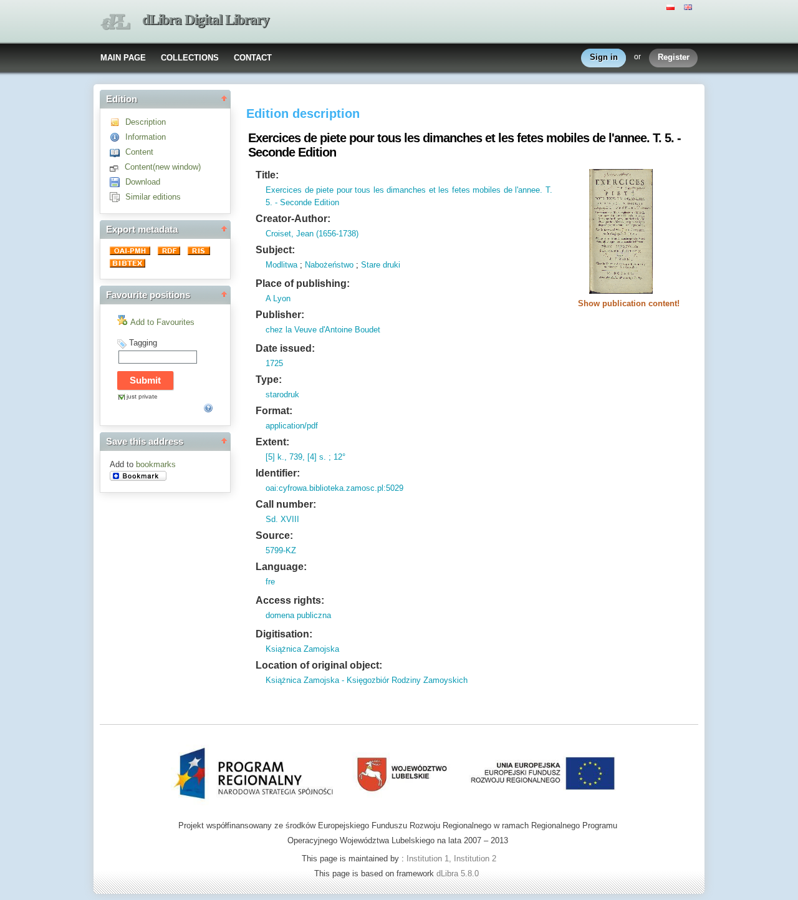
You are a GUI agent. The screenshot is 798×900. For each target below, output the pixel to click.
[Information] (117, 137)
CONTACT (253, 57)
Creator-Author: (293, 218)
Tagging (143, 342)
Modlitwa (281, 264)
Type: (269, 379)
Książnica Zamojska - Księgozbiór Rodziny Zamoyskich (367, 680)
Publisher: (280, 314)
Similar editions (153, 196)
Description (145, 122)
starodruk (282, 394)
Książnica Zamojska (302, 649)
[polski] (672, 6)
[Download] (117, 181)
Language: (281, 566)
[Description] (117, 122)
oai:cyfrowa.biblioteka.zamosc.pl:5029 (334, 488)
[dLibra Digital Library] (115, 22)
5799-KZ (281, 550)
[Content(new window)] (117, 167)
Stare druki (380, 264)
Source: (274, 535)
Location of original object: (319, 665)
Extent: (272, 442)
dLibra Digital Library (205, 19)
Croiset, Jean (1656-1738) (312, 233)
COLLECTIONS (190, 57)
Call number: (286, 504)
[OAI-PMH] (131, 252)
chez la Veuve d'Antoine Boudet (323, 329)
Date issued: (285, 348)
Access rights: (290, 600)
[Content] (117, 152)
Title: (267, 175)
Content (139, 152)
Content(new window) (163, 167)
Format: (274, 410)
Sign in (604, 57)
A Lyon (278, 298)
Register (674, 57)
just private (142, 396)
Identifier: (278, 473)
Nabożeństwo (329, 264)
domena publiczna (298, 615)
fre (270, 581)
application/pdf (292, 425)
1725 (274, 363)
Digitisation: (284, 634)
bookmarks (156, 464)
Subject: (275, 249)
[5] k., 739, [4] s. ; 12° (305, 457)
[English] (689, 6)
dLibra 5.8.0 (458, 873)
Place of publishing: (303, 283)
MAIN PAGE (123, 57)
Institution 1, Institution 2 (451, 858)
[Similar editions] (117, 196)
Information (145, 137)
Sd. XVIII (282, 519)
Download (142, 181)
